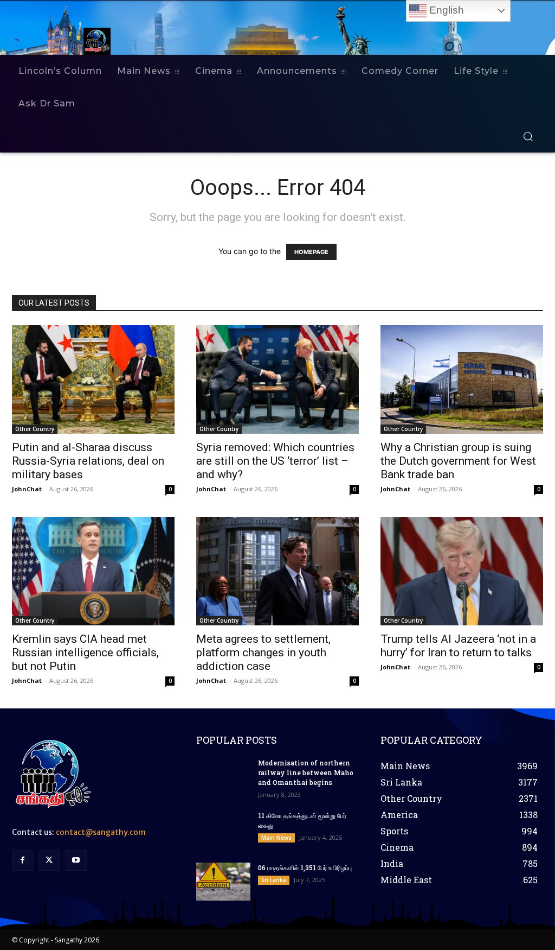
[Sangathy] (99, 41)
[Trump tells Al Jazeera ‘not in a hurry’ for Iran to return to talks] (461, 571)
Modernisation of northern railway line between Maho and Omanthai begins (305, 772)
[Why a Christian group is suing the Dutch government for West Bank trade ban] (461, 379)
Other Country (34, 429)
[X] (49, 860)
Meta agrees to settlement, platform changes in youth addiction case (263, 652)
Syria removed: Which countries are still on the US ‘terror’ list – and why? (275, 461)
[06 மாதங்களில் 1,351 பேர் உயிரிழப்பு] (223, 882)
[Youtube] (75, 860)
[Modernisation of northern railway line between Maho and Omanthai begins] (223, 777)
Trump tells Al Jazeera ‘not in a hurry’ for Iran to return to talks (458, 645)
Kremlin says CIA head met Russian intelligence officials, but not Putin (85, 652)
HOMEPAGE (311, 252)
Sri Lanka (273, 880)
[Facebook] (22, 860)
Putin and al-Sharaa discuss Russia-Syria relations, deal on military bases (88, 461)
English (445, 10)
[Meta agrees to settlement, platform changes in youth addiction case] (277, 571)
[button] (528, 136)
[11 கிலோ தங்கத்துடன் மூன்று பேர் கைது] (223, 829)
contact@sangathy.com (101, 832)
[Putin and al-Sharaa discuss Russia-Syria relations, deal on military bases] (93, 379)
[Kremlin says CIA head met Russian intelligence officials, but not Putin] (93, 571)
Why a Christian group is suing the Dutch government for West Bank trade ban (458, 461)
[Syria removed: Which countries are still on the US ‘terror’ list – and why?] (277, 379)
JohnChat (27, 489)
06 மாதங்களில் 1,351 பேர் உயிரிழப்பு (305, 867)
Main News (276, 837)
